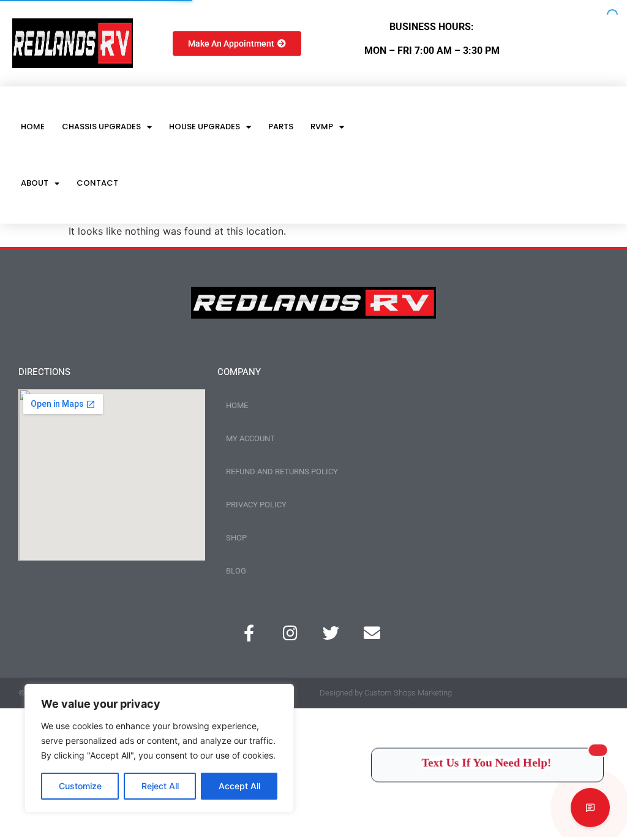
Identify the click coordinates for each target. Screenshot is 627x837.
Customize (80, 786)
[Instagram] (290, 632)
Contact (97, 183)
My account (250, 438)
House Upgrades (204, 126)
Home (33, 126)
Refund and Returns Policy (282, 471)
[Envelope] (372, 632)
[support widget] (590, 807)
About (34, 183)
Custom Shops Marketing (408, 692)
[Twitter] (331, 632)
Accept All (239, 786)
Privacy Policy (256, 504)
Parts (280, 126)
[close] (604, 749)
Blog (236, 570)
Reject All (160, 786)
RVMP (321, 126)
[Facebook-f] (249, 632)
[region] (159, 748)
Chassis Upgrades (101, 126)
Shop (236, 537)
